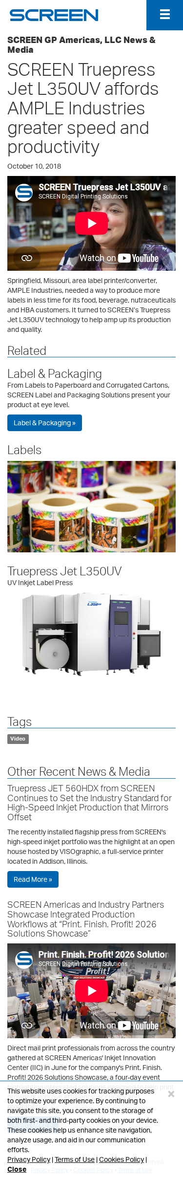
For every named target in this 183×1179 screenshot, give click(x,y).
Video (17, 738)
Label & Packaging (54, 373)
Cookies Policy (121, 1159)
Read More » (33, 879)
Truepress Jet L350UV (64, 571)
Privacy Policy (28, 1159)
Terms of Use (75, 1159)
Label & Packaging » (45, 422)
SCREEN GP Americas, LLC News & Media (81, 44)
